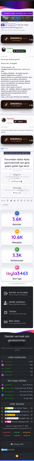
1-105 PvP (7, 435)
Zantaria (4, 30)
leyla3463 (17, 273)
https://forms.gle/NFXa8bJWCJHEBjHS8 (15, 97)
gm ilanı (23, 30)
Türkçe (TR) (18, 444)
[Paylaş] (30, 56)
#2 (32, 127)
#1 (32, 56)
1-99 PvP (17, 432)
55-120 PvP (26, 432)
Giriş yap (18, 193)
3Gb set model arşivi (19, 415)
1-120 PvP (17, 435)
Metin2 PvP (6, 432)
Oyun (30, 77)
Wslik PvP (27, 435)
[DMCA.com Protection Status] (8, 450)
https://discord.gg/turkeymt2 (11, 87)
